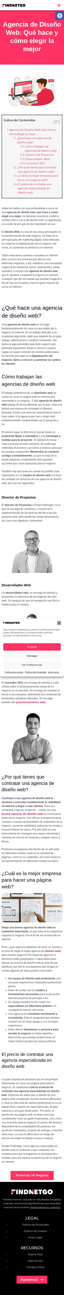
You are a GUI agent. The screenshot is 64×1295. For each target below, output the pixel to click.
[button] (59, 623)
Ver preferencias (32, 664)
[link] (59, 15)
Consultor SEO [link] (35, 163)
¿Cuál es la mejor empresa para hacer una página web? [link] (37, 178)
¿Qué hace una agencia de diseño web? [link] (34, 140)
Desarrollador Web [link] (37, 159)
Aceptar (32, 646)
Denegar (32, 655)
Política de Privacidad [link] (35, 672)
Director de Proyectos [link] (39, 154)
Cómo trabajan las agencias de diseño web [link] (41, 148)
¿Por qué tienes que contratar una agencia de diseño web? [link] (37, 169)
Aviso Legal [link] (53, 672)
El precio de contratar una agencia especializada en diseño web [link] (35, 188)
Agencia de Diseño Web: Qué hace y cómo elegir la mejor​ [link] (32, 132)
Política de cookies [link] (14, 672)
